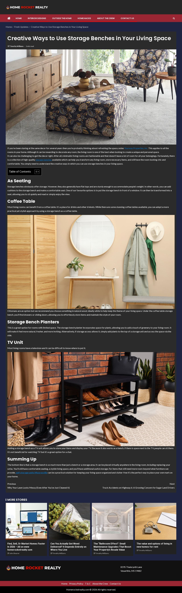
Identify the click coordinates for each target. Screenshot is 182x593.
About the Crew (106, 18)
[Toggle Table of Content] (35, 171)
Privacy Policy (76, 583)
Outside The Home (62, 18)
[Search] (174, 18)
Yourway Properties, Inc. (136, 148)
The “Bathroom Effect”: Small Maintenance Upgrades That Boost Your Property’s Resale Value (112, 546)
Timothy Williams (17, 46)
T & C (88, 583)
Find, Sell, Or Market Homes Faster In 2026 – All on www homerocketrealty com (26, 546)
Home (19, 18)
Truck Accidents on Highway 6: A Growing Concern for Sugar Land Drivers (138, 485)
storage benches (44, 159)
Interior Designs (37, 18)
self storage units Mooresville (31, 472)
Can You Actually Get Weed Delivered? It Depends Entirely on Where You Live (68, 546)
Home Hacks (84, 18)
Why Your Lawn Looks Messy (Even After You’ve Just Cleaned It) (38, 485)
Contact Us (127, 18)
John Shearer (14, 553)
